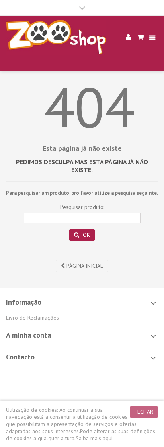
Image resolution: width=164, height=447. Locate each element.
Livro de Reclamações (32, 317)
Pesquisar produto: (82, 207)
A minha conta (28, 335)
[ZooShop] (56, 37)
